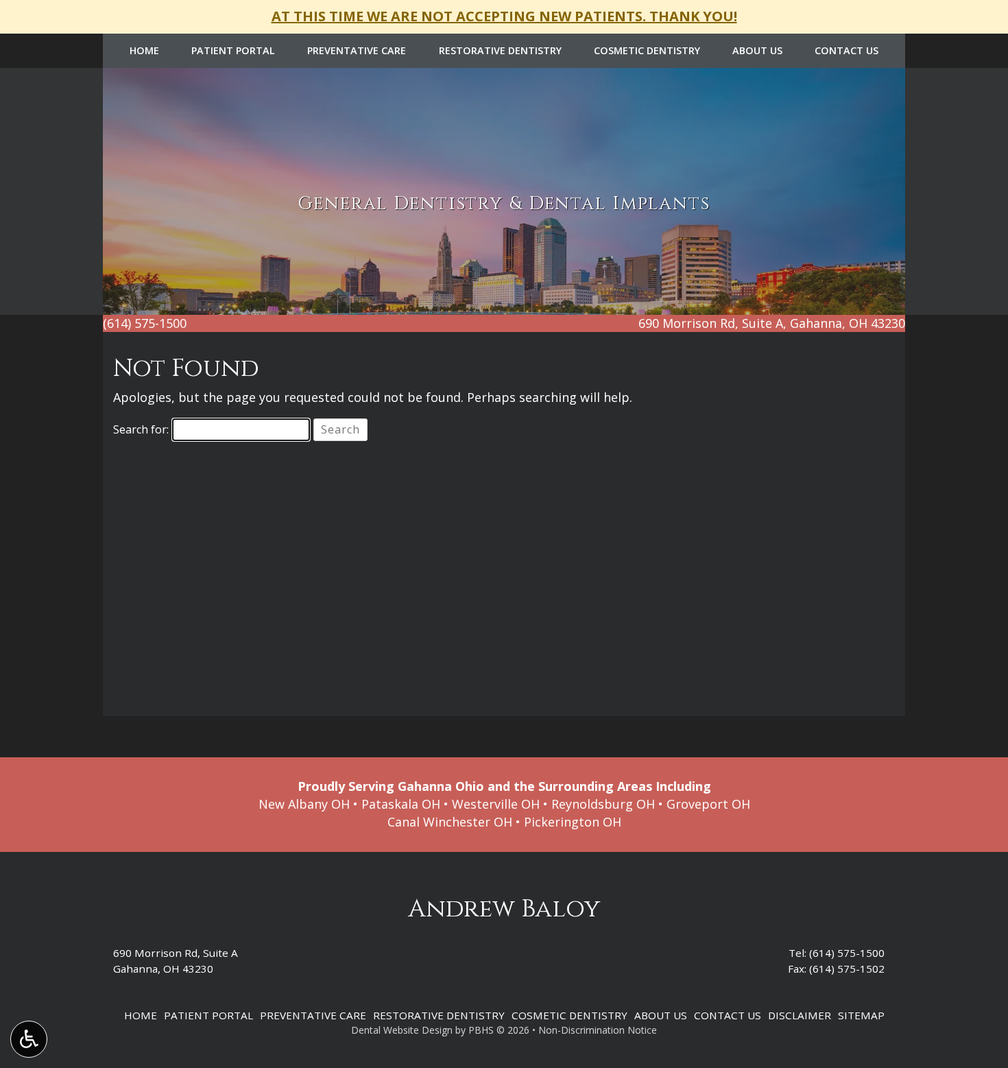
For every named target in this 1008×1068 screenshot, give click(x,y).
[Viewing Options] (28, 1039)
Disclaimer (799, 1015)
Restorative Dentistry (500, 50)
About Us (757, 50)
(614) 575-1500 (847, 953)
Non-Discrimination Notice (597, 1029)
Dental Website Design (402, 1029)
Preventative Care (356, 50)
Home (144, 50)
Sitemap (861, 1015)
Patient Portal (233, 50)
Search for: (141, 429)
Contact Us (846, 50)
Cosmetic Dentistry (647, 50)
